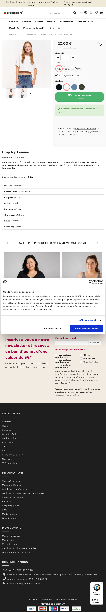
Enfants (39, 21)
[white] (66, 87)
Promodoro (8, 442)
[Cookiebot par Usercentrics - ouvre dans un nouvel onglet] (91, 282)
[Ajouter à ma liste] (100, 45)
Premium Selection (12, 454)
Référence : (7, 157)
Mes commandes (11, 536)
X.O (4, 446)
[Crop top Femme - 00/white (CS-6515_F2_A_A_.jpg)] (23, 93)
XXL (59, 69)
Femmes (13, 21)
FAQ (4, 509)
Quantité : (60, 53)
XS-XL (30, 177)
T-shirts (54, 35)
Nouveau (51, 21)
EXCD (5, 450)
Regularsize (78, 69)
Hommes (26, 21)
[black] (59, 87)
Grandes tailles (90, 361)
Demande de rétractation (16, 552)
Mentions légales (11, 485)
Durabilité (14, 27)
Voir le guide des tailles (69, 75)
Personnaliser (51, 328)
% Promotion (66, 21)
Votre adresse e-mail (65, 338)
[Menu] (101, 584)
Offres (86, 355)
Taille (57, 62)
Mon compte (12, 527)
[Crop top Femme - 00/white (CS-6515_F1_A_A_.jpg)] (11, 93)
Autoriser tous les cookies (86, 328)
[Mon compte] (91, 12)
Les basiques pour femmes (63, 356)
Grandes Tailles (85, 21)
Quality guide (9, 518)
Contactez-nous (11, 480)
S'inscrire (94, 342)
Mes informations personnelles (19, 548)
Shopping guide (10, 505)
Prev (8, 243)
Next (97, 243)
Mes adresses (9, 544)
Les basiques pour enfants (63, 366)
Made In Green (10, 514)
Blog (52, 27)
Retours (6, 501)
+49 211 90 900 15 (37, 579)
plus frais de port (68, 48)
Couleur (59, 81)
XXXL (66, 69)
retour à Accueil (15, 35)
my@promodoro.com (28, 583)
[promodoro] (13, 12)
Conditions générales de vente (19, 489)
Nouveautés (89, 358)
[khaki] (82, 87)
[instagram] (59, 28)
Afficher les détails (88, 320)
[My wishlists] (96, 12)
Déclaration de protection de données (23, 493)
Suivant (30, 93)
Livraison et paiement (14, 497)
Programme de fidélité (34, 27)
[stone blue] (74, 87)
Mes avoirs (8, 540)
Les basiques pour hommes (63, 361)
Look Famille (9, 438)
